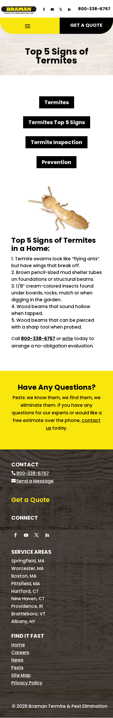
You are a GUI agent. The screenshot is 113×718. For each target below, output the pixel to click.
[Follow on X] (61, 9)
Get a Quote (86, 25)
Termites (56, 102)
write (67, 338)
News (17, 660)
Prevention (56, 162)
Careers (20, 652)
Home (18, 645)
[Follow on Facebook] (44, 9)
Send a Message (35, 481)
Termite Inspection (56, 142)
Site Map (21, 675)
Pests (17, 667)
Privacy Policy (26, 683)
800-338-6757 (94, 9)
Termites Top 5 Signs (56, 122)
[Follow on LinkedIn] (69, 9)
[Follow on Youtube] (52, 9)
